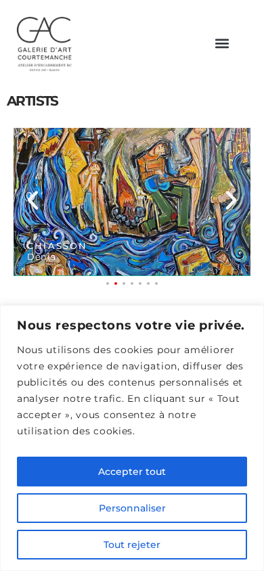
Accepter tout (132, 471)
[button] (222, 43)
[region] (132, 438)
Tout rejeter (132, 545)
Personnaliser (132, 508)
